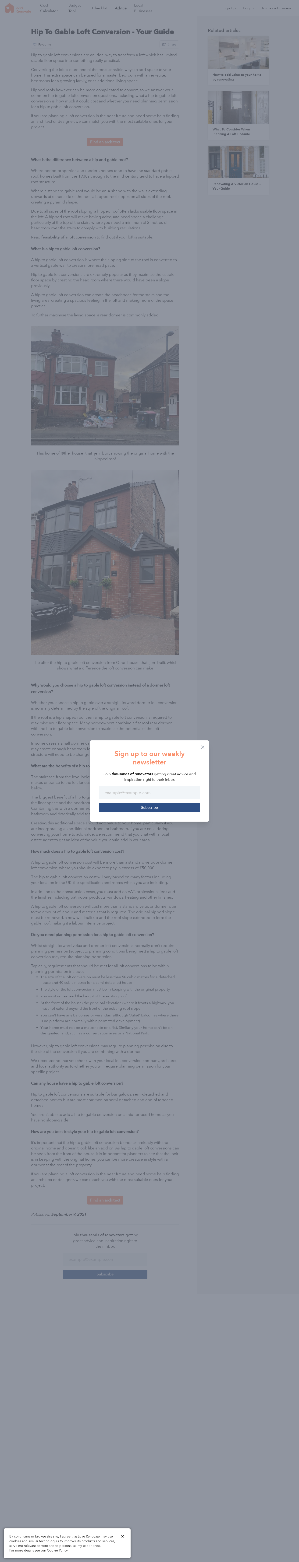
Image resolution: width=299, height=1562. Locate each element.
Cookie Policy (57, 1550)
